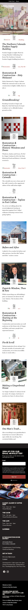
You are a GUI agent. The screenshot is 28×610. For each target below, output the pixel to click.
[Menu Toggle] (24, 7)
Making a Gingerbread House (13, 386)
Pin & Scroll (8, 342)
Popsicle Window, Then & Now (14, 289)
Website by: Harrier (7, 584)
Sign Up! (14, 477)
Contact (4, 559)
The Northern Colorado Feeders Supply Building (13, 46)
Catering (5, 529)
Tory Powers (10, 604)
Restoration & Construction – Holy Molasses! (12, 75)
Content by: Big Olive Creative (10, 587)
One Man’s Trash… (11, 428)
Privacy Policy (6, 597)
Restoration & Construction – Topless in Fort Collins (13, 199)
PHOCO (9, 600)
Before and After (10, 247)
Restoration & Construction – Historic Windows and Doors (13, 146)
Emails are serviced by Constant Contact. (18, 472)
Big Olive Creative (13, 602)
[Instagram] (8, 571)
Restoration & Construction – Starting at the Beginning (9, 316)
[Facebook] (4, 571)
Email (3, 460)
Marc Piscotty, (15, 600)
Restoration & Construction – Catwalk (9, 175)
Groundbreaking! (10, 100)
